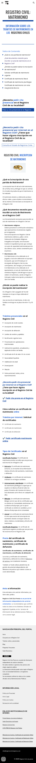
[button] (2, 2)
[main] (18, 15)
